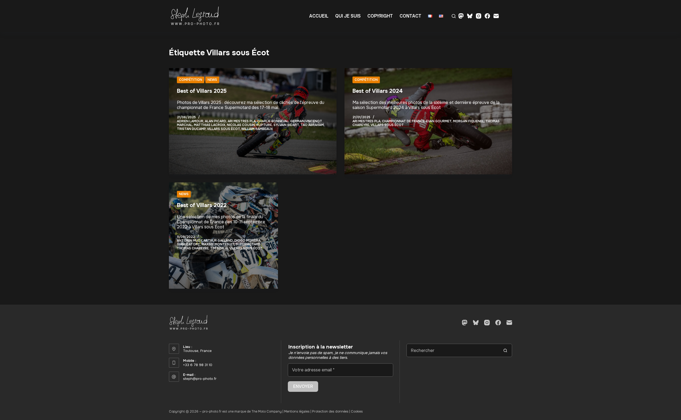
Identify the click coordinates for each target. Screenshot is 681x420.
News (212, 80)
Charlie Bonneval (273, 121)
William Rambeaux (257, 129)
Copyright (380, 16)
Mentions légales (297, 411)
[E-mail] (496, 16)
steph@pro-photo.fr (200, 378)
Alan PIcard (215, 121)
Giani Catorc (188, 244)
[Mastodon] (461, 16)
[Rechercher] (454, 16)
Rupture (264, 125)
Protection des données (330, 411)
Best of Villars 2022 (202, 205)
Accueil (319, 16)
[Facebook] (487, 16)
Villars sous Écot (223, 129)
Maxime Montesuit (218, 244)
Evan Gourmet (438, 121)
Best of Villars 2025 (202, 91)
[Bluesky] (469, 16)
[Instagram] (478, 16)
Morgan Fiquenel (468, 121)
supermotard (248, 244)
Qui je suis (348, 16)
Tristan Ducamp (191, 129)
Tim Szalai (219, 248)
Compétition (190, 80)
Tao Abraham (312, 125)
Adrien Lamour (190, 121)
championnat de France (403, 121)
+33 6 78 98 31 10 (197, 365)
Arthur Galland (218, 240)
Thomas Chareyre (193, 248)
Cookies (357, 411)
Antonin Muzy (189, 240)
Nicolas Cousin (241, 125)
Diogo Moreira (247, 240)
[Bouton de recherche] (505, 350)
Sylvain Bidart (286, 125)
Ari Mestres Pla (242, 121)
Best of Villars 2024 (377, 91)
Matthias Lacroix (209, 125)
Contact (410, 16)
